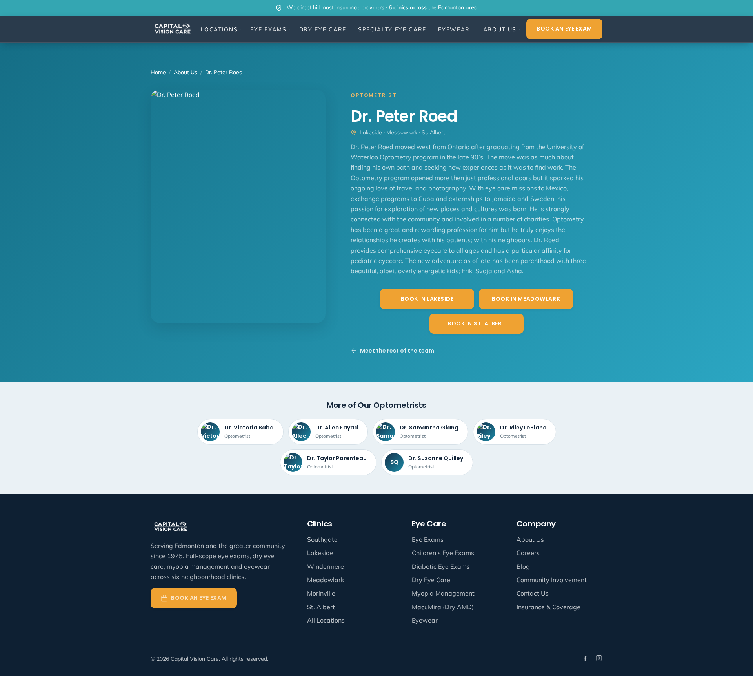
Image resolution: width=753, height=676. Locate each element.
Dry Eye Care (322, 29)
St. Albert (321, 607)
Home (158, 72)
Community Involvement (552, 580)
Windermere (325, 566)
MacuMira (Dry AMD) (443, 607)
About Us (500, 29)
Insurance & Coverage (548, 607)
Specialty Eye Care (392, 29)
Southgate (322, 539)
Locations (219, 29)
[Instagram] (598, 658)
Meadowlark (325, 580)
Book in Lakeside (427, 299)
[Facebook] (585, 658)
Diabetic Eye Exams (441, 566)
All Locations (326, 620)
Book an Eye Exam (564, 29)
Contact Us (533, 593)
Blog (523, 566)
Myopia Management (443, 593)
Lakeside (320, 553)
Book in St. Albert (476, 323)
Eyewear (454, 29)
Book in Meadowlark (526, 299)
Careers (528, 553)
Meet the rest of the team (397, 350)
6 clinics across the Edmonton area (433, 7)
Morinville (321, 593)
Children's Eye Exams (443, 553)
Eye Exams (268, 29)
